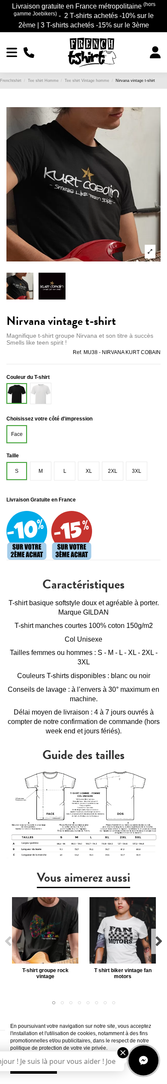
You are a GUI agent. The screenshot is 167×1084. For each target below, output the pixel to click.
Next (158, 941)
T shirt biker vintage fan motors (123, 973)
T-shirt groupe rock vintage (45, 973)
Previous (8, 941)
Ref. (77, 352)
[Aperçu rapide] (45, 961)
